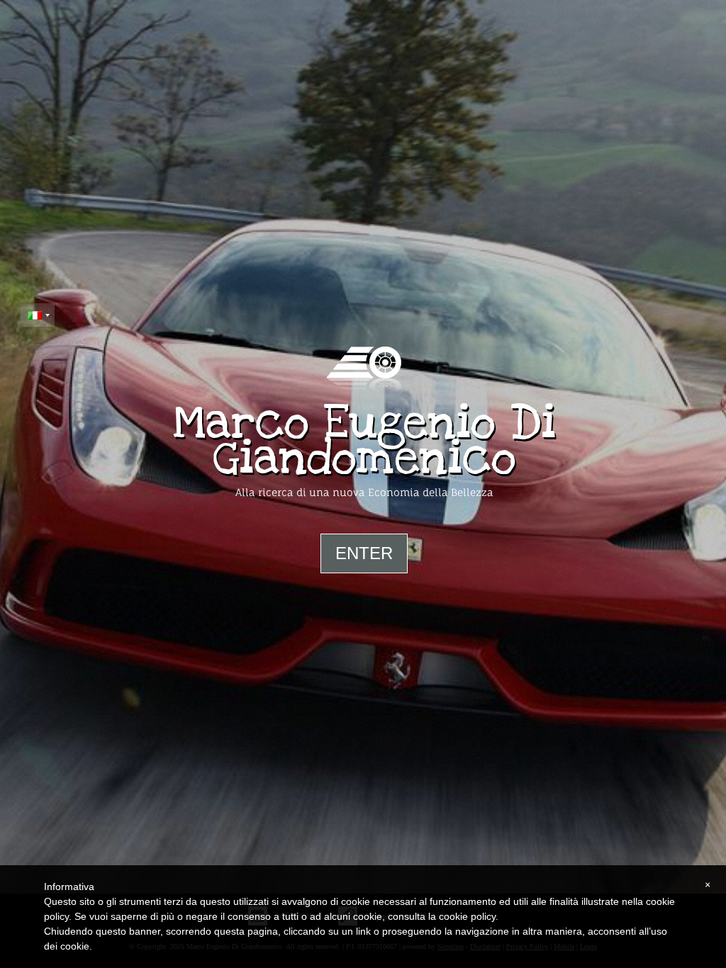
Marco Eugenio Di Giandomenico (364, 440)
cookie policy (467, 916)
